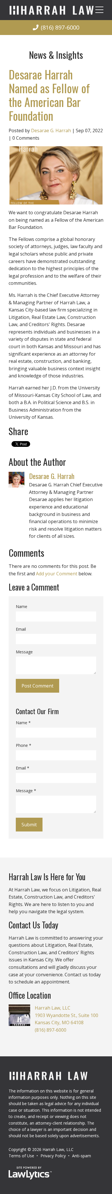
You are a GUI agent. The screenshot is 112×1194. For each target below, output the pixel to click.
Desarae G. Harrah (51, 130)
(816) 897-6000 (60, 27)
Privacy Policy (53, 1155)
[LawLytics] (30, 1173)
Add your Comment (56, 573)
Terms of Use (21, 1155)
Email (21, 629)
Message (24, 652)
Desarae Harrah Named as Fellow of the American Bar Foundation (49, 95)
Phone (23, 745)
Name (21, 606)
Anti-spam (81, 1155)
